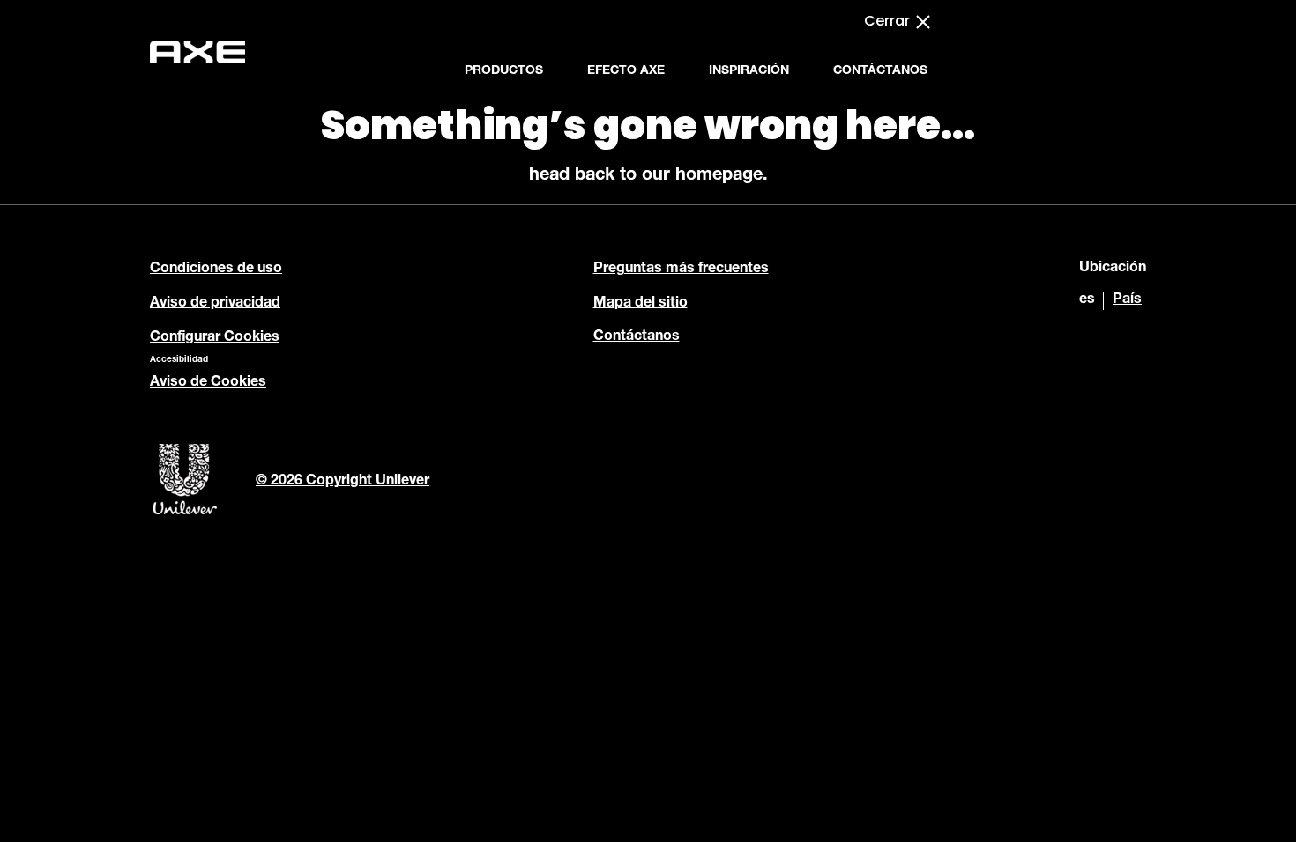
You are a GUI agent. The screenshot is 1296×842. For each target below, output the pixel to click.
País (1127, 300)
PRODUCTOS (504, 71)
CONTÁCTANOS (880, 71)
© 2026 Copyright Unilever (342, 482)
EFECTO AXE (626, 71)
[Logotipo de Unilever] (185, 512)
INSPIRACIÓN (749, 71)
